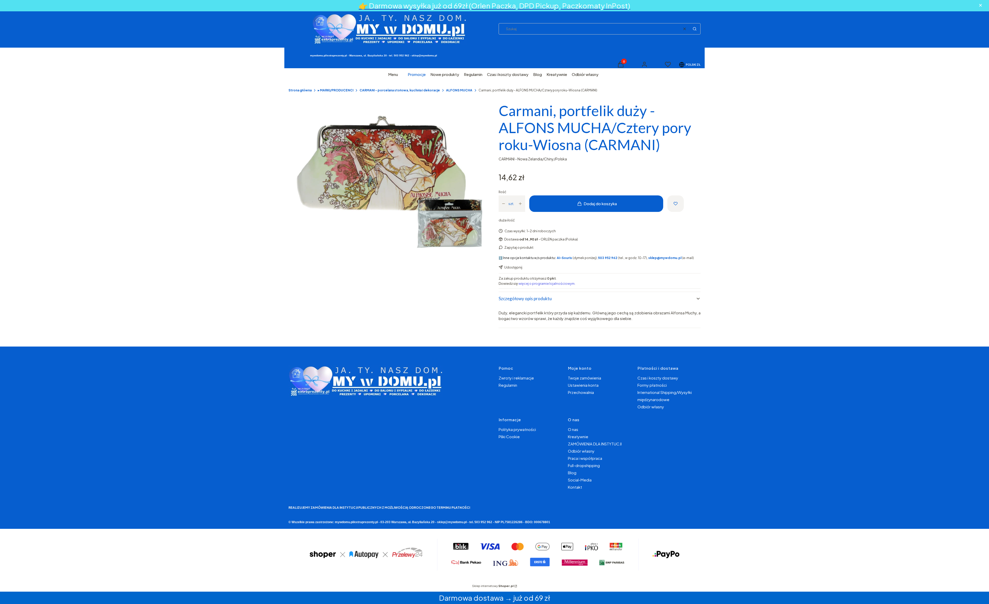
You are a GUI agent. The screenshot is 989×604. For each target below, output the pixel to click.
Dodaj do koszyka (600, 203)
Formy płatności (652, 385)
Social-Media (580, 479)
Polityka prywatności (517, 429)
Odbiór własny (650, 406)
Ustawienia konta (583, 385)
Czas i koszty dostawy (657, 377)
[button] (694, 28)
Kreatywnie (578, 436)
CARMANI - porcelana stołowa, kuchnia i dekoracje (400, 90)
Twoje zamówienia (584, 377)
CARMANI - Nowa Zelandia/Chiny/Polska (533, 159)
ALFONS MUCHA (459, 90)
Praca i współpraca (585, 458)
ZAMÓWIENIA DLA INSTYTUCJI (595, 443)
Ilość (502, 192)
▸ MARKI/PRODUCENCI (335, 90)
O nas (573, 429)
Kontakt (575, 487)
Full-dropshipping (584, 465)
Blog (572, 472)
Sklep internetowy (493, 586)
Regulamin (508, 385)
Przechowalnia (581, 392)
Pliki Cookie (509, 436)
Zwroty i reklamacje (516, 377)
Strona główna (300, 90)
